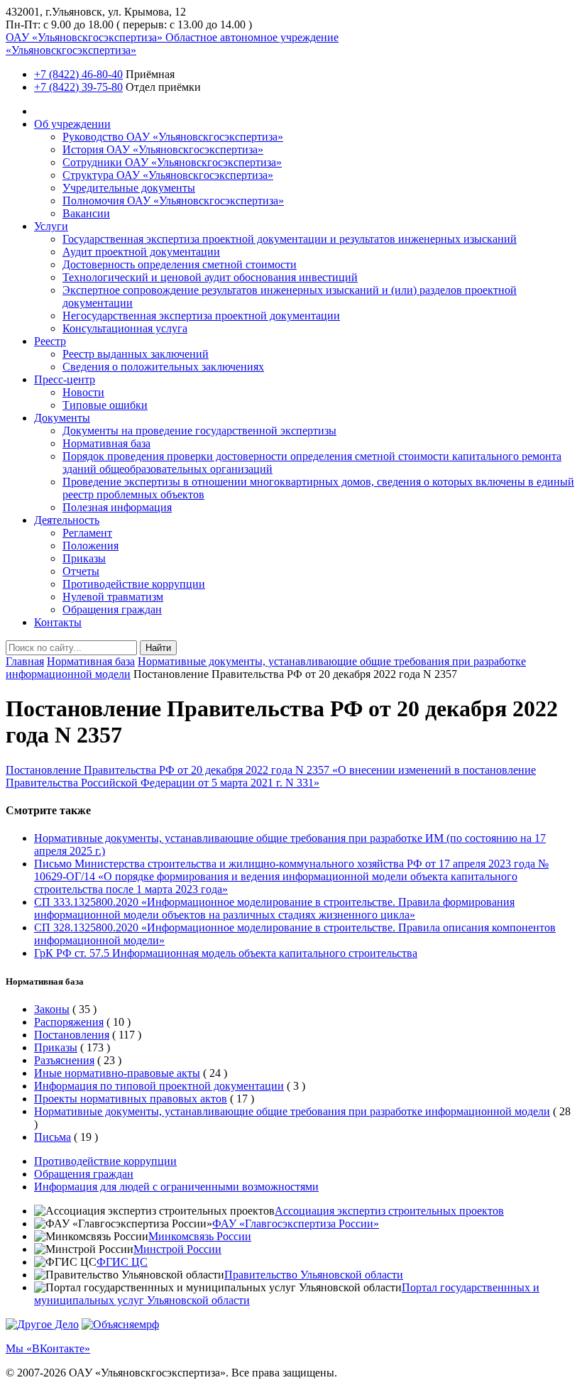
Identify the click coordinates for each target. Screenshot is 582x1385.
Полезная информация (117, 507)
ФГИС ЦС (122, 1262)
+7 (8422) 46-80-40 (78, 74)
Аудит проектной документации (141, 252)
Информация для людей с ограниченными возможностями (176, 1187)
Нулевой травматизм (112, 597)
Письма (52, 1137)
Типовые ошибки (105, 405)
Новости (83, 392)
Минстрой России (177, 1249)
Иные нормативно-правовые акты (117, 1073)
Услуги (51, 226)
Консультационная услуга (124, 328)
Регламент (87, 533)
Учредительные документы (128, 188)
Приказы (84, 558)
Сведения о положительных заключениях (163, 367)
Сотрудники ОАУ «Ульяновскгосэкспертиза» (172, 162)
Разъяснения (64, 1060)
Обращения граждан (112, 609)
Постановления (71, 1035)
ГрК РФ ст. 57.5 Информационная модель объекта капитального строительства (225, 953)
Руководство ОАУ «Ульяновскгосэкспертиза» (172, 137)
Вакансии (86, 213)
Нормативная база (106, 443)
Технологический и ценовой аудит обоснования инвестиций (210, 277)
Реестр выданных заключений (135, 354)
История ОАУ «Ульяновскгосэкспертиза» (162, 149)
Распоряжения (69, 1022)
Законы (52, 1009)
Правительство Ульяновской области (313, 1275)
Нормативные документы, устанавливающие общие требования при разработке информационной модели (292, 1111)
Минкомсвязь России (199, 1236)
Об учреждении (72, 124)
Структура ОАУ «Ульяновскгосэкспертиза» (167, 175)
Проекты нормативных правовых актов (130, 1099)
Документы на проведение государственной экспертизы (199, 431)
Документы (62, 418)
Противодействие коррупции (133, 584)
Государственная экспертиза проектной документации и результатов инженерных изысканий (289, 239)
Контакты (58, 622)
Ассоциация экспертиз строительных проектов (389, 1211)
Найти (158, 647)
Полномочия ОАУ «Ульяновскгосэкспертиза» (173, 201)
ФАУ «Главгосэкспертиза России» (295, 1223)
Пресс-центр (64, 379)
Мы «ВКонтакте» (48, 1348)
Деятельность (66, 520)
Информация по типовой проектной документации (159, 1086)
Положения (90, 546)
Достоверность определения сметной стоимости (179, 264)
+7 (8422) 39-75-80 (78, 87)
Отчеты (80, 571)
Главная (25, 661)
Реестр (50, 341)
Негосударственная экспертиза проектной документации (201, 316)
